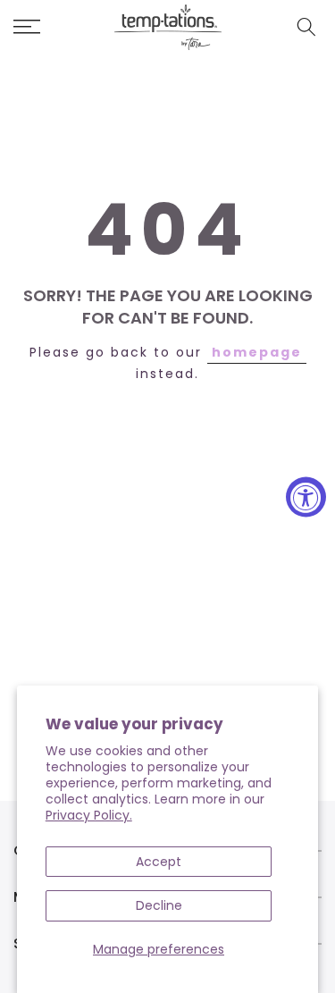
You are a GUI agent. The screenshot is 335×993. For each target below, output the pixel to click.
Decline (159, 905)
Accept (158, 862)
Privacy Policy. (89, 815)
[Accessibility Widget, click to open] (306, 496)
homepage (257, 352)
